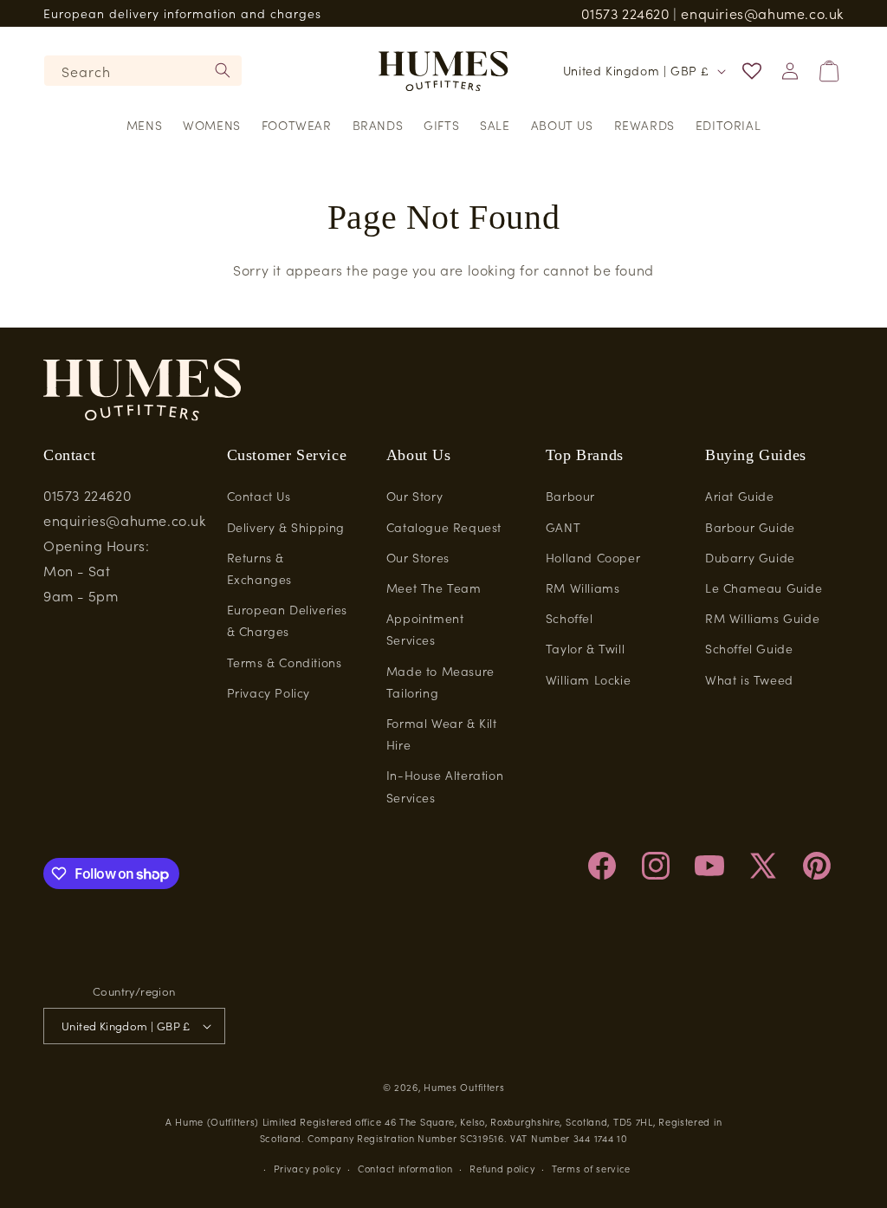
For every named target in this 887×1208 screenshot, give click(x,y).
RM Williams (583, 587)
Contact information (405, 1168)
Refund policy (501, 1168)
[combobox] (143, 70)
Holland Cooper (593, 557)
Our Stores (418, 557)
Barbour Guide (750, 527)
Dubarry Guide (750, 557)
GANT (563, 527)
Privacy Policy (268, 692)
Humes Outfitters (464, 1087)
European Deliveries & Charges (287, 620)
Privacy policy (307, 1168)
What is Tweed (749, 679)
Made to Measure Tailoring (440, 681)
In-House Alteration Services (444, 785)
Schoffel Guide (749, 648)
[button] (144, 125)
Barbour (570, 495)
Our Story (414, 495)
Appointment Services (425, 628)
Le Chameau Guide (764, 587)
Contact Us (259, 495)
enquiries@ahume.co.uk (762, 13)
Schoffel (569, 618)
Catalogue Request (444, 527)
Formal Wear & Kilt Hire (441, 733)
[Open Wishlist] (752, 71)
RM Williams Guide (762, 618)
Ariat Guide (739, 495)
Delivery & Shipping (286, 527)
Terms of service (591, 1168)
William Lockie (588, 679)
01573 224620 (625, 13)
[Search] (223, 70)
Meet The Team (434, 587)
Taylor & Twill (585, 648)
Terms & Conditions (284, 662)
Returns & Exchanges (259, 568)
